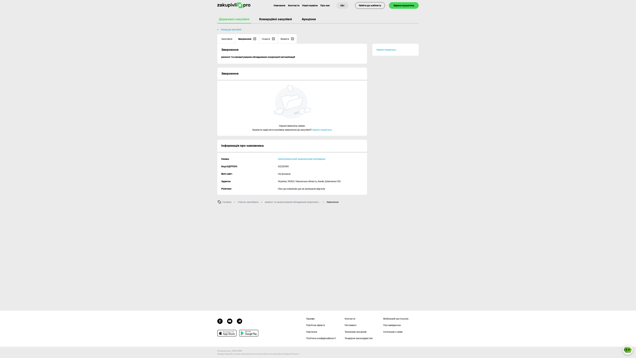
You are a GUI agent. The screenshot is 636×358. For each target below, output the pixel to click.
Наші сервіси (310, 5)
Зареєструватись (403, 5)
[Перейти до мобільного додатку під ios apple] (227, 333)
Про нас (325, 5)
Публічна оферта (315, 325)
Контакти (293, 5)
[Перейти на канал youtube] (229, 320)
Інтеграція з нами (393, 331)
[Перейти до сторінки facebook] (220, 320)
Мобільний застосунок (396, 318)
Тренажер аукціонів (356, 331)
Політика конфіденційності (321, 338)
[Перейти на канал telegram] (239, 320)
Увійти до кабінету (370, 5)
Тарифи (310, 318)
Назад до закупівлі (231, 29)
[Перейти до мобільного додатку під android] (248, 333)
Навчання (279, 5)
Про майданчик (392, 325)
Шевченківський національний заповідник (302, 158)
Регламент (351, 325)
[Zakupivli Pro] (233, 5)
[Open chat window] (628, 350)
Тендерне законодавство (359, 338)
